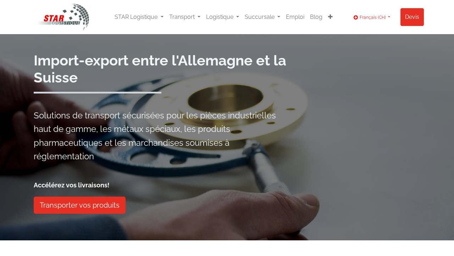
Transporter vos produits (80, 205)
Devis (412, 17)
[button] (330, 17)
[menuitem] (295, 17)
